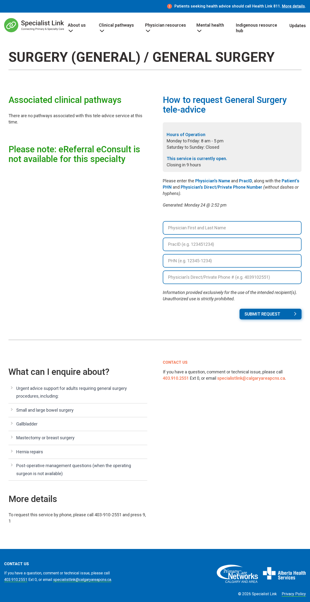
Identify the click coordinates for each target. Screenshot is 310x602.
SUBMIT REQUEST (262, 313)
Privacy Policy (294, 594)
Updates (297, 25)
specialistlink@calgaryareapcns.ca (251, 378)
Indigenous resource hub (256, 28)
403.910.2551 (176, 378)
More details (293, 6)
